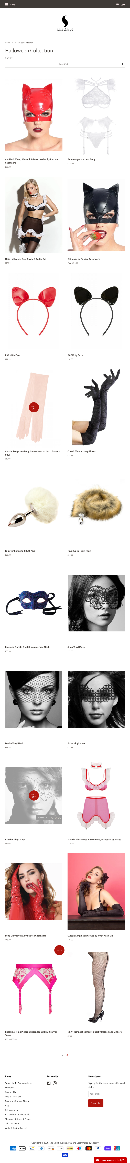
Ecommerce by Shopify (88, 1142)
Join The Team (12, 1123)
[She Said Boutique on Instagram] (55, 1083)
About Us (9, 1087)
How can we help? (111, 1160)
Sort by (9, 57)
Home (7, 42)
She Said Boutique (58, 1142)
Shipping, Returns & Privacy (18, 1119)
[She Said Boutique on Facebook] (49, 1083)
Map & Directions (13, 1096)
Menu (12, 4)
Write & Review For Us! (16, 1127)
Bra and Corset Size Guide (17, 1114)
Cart (122, 4)
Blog (7, 1105)
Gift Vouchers (11, 1110)
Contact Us (10, 1092)
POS (70, 1142)
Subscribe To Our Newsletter (18, 1083)
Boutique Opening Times (17, 1101)
